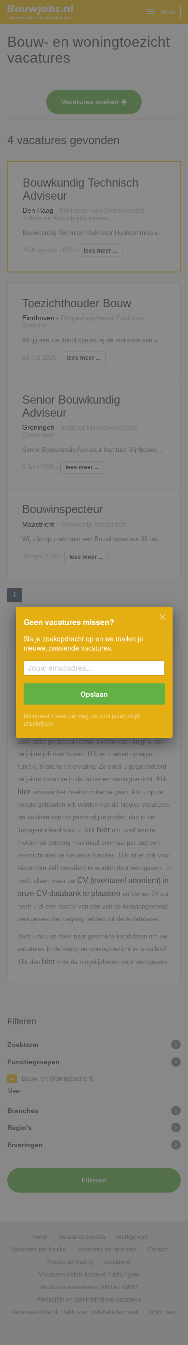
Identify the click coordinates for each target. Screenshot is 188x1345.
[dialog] (94, 672)
